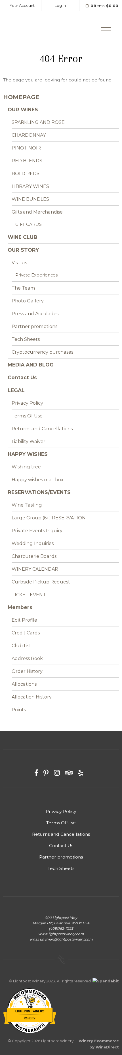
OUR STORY (23, 250)
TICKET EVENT (29, 594)
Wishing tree (26, 467)
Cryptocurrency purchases (42, 352)
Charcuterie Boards (34, 556)
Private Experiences (36, 275)
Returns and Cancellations (42, 428)
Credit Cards (26, 633)
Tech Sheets (26, 339)
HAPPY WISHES (28, 454)
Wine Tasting (27, 505)
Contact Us (22, 377)
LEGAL (16, 390)
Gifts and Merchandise (37, 212)
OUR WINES (23, 109)
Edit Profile (24, 620)
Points (19, 709)
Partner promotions (34, 326)
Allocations (24, 684)
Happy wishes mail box (38, 479)
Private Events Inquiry (37, 530)
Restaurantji (29, 1024)
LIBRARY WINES (30, 186)
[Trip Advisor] (69, 773)
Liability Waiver (28, 441)
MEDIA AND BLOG (31, 365)
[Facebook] (36, 773)
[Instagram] (57, 773)
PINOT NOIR (26, 148)
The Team (23, 288)
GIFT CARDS (28, 224)
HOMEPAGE (21, 97)
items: (104, 6)
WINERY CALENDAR (35, 569)
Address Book (27, 658)
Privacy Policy (27, 403)
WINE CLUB (22, 237)
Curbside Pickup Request (41, 582)
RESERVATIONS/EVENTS (39, 492)
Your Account (22, 5)
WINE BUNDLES (30, 199)
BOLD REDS (25, 173)
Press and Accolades (35, 313)
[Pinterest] (46, 773)
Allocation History (32, 697)
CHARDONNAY (29, 135)
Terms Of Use (27, 416)
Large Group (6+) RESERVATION (49, 518)
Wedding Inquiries (33, 543)
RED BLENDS (27, 160)
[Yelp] (80, 773)
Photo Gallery (28, 301)
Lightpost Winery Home (30, 27)
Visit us (19, 262)
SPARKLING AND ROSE (38, 122)
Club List (21, 645)
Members (20, 607)
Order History (27, 671)
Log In (60, 5)
